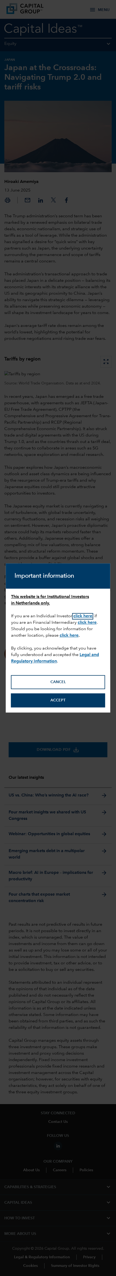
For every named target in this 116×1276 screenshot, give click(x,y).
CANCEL (58, 682)
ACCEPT (58, 700)
